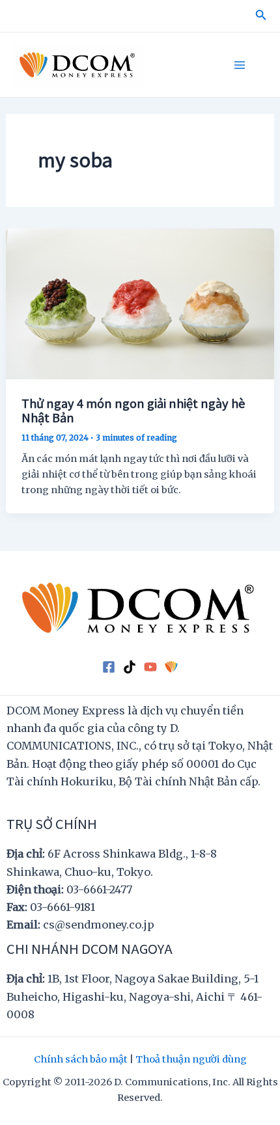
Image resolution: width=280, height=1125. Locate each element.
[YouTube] (150, 666)
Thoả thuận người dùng (191, 1059)
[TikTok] (129, 666)
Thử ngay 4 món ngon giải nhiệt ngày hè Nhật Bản (133, 410)
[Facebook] (108, 666)
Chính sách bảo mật (81, 1059)
